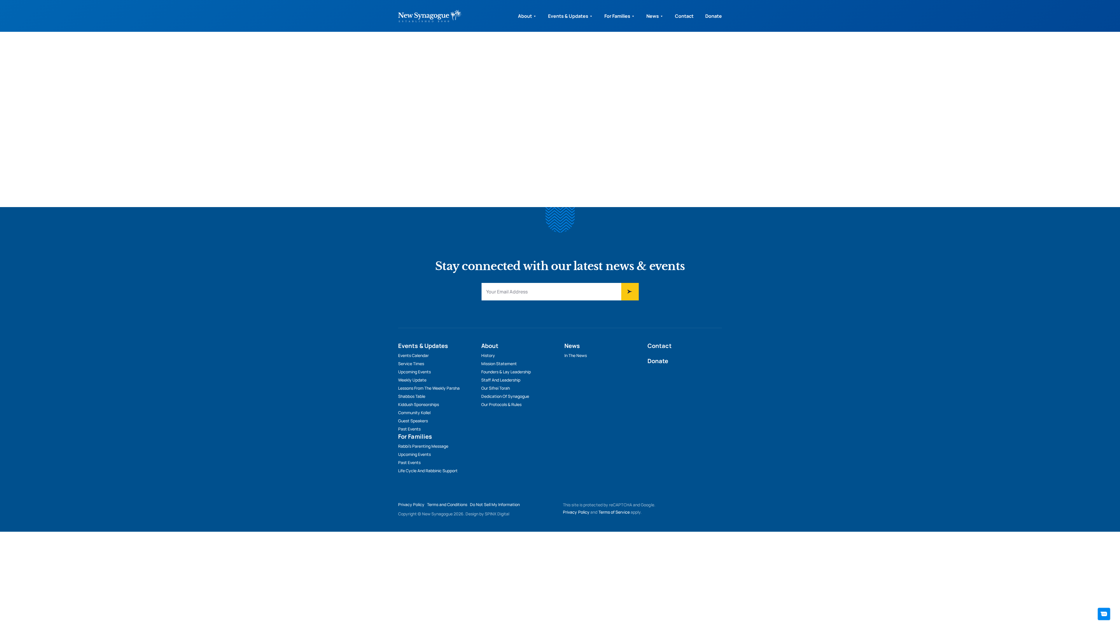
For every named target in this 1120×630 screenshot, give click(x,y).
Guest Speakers (413, 421)
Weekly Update (412, 380)
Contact (684, 16)
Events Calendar (413, 355)
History (488, 355)
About (525, 16)
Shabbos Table (411, 396)
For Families (617, 16)
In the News (575, 355)
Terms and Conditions (447, 504)
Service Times (411, 363)
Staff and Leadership (500, 380)
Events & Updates (568, 16)
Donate (713, 16)
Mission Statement (499, 363)
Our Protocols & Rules (501, 404)
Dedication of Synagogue (505, 396)
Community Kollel (414, 412)
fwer (630, 291)
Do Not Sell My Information (495, 504)
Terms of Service (614, 512)
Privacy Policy (411, 504)
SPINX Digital (497, 514)
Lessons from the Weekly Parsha (429, 388)
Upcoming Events (414, 371)
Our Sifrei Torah (495, 388)
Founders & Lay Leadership (506, 371)
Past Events (409, 429)
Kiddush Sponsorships (418, 404)
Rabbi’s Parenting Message (423, 446)
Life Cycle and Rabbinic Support (428, 470)
